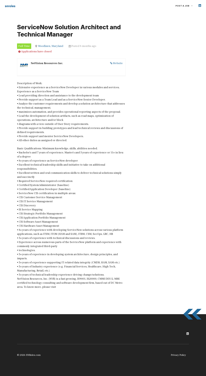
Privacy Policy (178, 355)
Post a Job (182, 6)
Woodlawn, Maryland (50, 46)
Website (118, 63)
